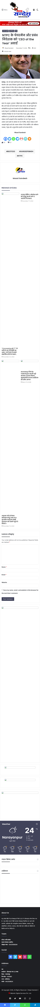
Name (4, 567)
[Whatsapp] (13, 137)
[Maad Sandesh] (20, 9)
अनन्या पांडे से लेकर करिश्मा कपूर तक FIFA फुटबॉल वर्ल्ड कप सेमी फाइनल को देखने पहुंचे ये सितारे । (10, 520)
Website (4, 582)
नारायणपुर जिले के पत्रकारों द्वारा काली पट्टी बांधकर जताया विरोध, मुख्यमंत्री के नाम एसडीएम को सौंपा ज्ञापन (29, 376)
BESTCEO (11, 151)
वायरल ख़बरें (5, 31)
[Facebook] (5, 137)
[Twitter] (9, 137)
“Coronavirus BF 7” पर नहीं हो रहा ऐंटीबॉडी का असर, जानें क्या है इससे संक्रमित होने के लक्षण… (10, 351)
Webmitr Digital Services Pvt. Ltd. (20, 993)
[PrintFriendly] (25, 137)
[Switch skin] (37, 10)
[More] (29, 137)
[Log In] (34, 10)
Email (4, 575)
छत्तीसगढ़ (12, 31)
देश (16, 31)
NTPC (20, 156)
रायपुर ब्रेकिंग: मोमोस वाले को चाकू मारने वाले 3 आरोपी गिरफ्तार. (29, 196)
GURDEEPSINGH (26, 151)
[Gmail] (21, 137)
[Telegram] (17, 137)
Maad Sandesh (9, 48)
